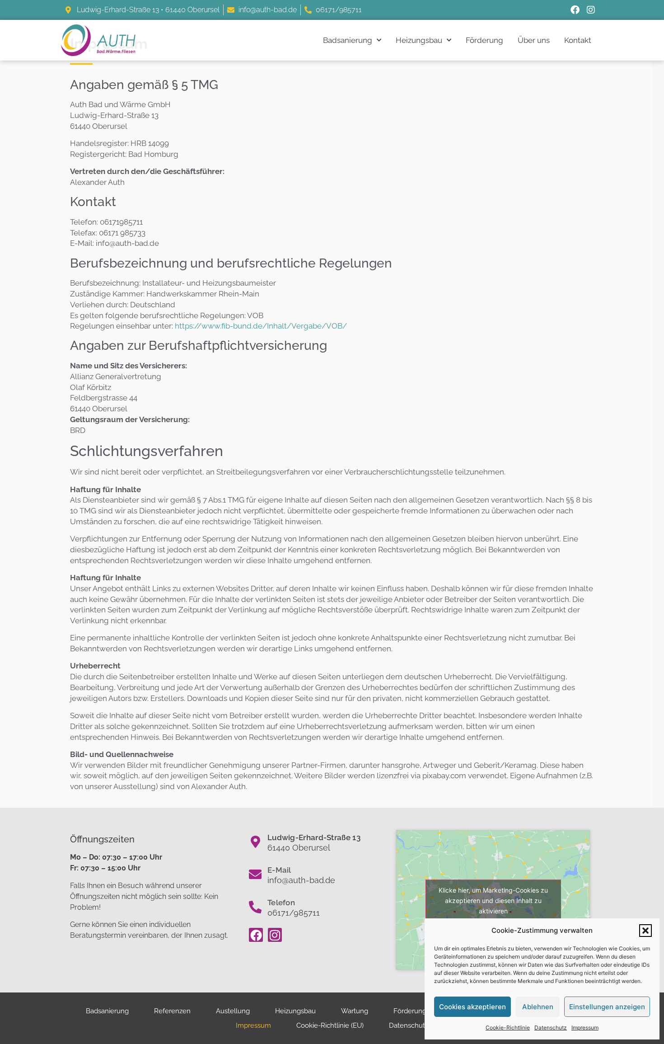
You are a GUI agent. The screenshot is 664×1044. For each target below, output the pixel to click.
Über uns (534, 40)
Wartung (354, 1011)
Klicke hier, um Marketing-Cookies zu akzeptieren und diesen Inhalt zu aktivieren (493, 900)
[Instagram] (590, 10)
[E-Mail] (255, 874)
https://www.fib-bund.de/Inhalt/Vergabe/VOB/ (261, 325)
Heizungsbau (419, 40)
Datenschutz (550, 1027)
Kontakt (577, 40)
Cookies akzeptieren (472, 1006)
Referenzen (172, 1011)
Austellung (233, 1011)
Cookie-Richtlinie (508, 1027)
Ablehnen (537, 1006)
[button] (645, 930)
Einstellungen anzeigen (607, 1006)
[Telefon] (255, 907)
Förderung (484, 40)
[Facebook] (575, 10)
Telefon (281, 902)
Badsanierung (347, 40)
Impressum (585, 1027)
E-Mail (279, 870)
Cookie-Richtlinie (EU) (330, 1025)
